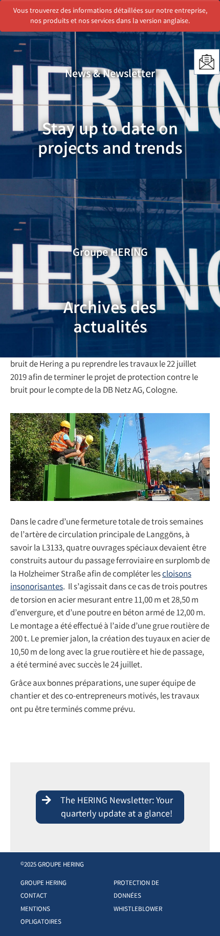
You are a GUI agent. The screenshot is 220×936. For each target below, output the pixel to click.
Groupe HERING (43, 884)
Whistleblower (138, 910)
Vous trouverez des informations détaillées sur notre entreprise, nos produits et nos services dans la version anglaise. (110, 16)
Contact (33, 896)
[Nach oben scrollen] (202, 913)
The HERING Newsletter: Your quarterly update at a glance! (116, 808)
